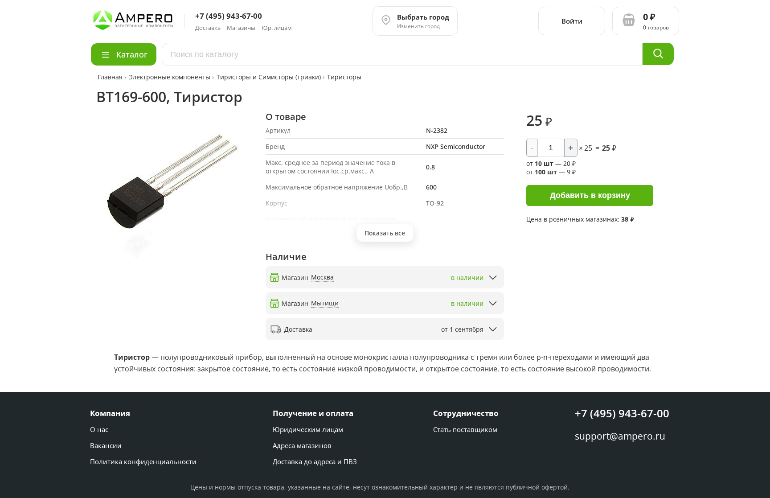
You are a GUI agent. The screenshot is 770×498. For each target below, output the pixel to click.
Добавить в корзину (590, 195)
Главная (111, 77)
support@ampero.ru (620, 436)
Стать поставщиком (465, 429)
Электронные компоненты (169, 77)
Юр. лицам (277, 28)
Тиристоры (344, 77)
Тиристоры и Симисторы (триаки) (269, 77)
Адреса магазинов (302, 445)
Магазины (241, 28)
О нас (99, 429)
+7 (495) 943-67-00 (622, 413)
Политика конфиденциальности (143, 461)
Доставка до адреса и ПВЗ (315, 461)
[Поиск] (658, 54)
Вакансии (106, 445)
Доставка (208, 28)
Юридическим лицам (308, 429)
